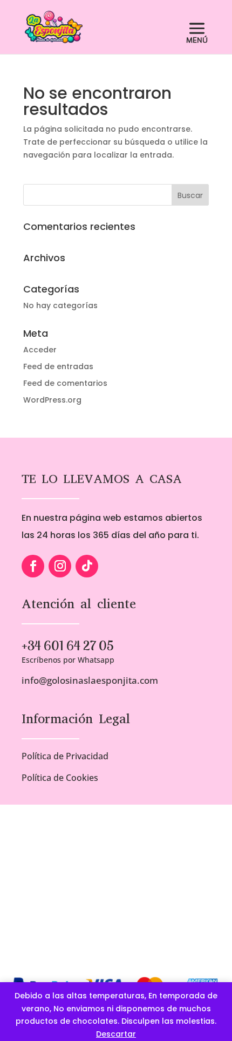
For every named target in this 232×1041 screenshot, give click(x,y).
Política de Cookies (60, 778)
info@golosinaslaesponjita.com (90, 680)
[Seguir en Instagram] (60, 566)
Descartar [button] (116, 1034)
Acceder (40, 349)
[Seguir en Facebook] (33, 566)
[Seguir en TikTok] (87, 566)
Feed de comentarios (65, 383)
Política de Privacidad (65, 756)
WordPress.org (52, 399)
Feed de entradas (58, 366)
